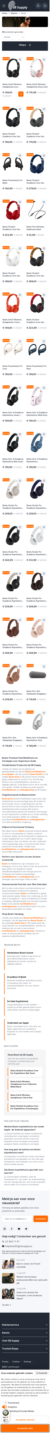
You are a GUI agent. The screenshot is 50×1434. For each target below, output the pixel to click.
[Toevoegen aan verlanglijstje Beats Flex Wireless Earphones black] (43, 202)
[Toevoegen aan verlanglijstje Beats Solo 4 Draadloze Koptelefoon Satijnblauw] (43, 434)
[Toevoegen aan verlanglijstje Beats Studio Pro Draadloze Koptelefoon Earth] (19, 620)
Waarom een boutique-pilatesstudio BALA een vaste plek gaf (32, 1280)
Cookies (16, 1361)
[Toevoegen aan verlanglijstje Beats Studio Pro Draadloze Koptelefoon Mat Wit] (43, 527)
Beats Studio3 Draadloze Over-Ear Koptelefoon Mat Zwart (25, 1071)
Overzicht (43, 1373)
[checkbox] (10, 1402)
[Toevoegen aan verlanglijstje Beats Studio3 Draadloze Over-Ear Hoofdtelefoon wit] (19, 248)
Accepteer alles (25, 1428)
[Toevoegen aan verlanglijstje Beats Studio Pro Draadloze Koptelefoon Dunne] (19, 666)
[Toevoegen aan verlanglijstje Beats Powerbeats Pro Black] (19, 155)
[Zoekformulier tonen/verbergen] (38, 6)
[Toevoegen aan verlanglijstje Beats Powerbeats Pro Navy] (43, 341)
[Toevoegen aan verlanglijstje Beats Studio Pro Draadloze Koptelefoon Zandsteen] (19, 480)
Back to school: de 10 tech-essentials (29, 1265)
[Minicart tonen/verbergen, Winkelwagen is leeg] (45, 6)
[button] (25, 45)
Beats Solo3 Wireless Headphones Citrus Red (21, 1096)
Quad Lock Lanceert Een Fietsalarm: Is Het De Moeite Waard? (29, 1295)
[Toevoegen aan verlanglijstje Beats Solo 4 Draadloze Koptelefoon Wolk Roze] (43, 387)
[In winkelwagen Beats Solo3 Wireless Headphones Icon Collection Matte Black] (20, 94)
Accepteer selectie (25, 1419)
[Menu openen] (4, 5)
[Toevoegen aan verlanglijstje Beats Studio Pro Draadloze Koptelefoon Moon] (43, 620)
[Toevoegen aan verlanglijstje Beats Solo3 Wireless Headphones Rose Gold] (43, 59)
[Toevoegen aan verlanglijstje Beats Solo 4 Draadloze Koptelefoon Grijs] (43, 713)
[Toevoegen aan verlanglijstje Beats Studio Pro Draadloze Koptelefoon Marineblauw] (43, 480)
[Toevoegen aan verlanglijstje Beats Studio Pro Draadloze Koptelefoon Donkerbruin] (43, 573)
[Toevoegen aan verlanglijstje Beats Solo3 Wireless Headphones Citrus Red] (19, 295)
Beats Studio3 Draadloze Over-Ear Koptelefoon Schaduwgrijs (25, 1107)
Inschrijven (41, 1219)
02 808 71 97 (12, 1241)
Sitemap (27, 1361)
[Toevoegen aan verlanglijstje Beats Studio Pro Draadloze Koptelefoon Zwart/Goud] (19, 573)
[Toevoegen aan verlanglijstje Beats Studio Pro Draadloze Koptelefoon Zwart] (19, 527)
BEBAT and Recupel (10, 1367)
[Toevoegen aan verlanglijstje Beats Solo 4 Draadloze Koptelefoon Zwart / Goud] (19, 387)
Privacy (5, 1361)
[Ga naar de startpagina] (17, 6)
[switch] (5, 1420)
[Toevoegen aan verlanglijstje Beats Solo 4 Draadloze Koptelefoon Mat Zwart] (19, 434)
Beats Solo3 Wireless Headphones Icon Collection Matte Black (24, 1084)
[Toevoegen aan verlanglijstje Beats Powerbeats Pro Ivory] (19, 341)
